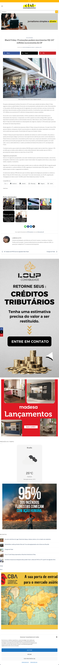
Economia (30, 37)
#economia (40, 232)
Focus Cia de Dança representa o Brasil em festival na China (20, 554)
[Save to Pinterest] (1, 335)
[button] (56, 637)
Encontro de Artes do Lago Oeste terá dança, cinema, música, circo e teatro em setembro (28, 539)
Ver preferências (29, 658)
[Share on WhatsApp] (25, 226)
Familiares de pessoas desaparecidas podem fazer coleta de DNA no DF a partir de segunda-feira (30, 559)
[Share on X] (1, 332)
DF (26, 37)
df (43, 232)
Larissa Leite (38, 47)
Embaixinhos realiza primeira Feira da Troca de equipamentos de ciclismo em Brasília (27, 544)
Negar (29, 654)
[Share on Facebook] (1, 328)
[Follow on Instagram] (30, 1)
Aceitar (29, 650)
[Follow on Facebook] (28, 1)
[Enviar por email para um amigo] (33, 226)
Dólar (1, 566)
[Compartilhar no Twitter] (31, 226)
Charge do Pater (51, 251)
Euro (1, 569)
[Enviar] (56, 11)
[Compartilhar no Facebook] (28, 226)
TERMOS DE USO (25, 662)
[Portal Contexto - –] (29, 6)
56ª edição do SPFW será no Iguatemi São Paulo (16, 251)
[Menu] (2, 6)
